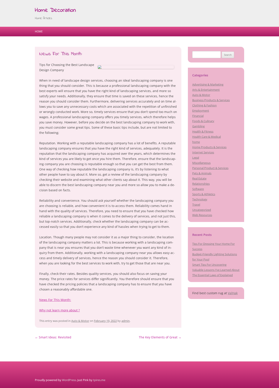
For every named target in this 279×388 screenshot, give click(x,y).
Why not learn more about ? (59, 310)
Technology (199, 199)
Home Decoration (55, 10)
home (196, 142)
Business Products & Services (211, 100)
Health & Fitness (202, 131)
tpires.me (99, 380)
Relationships (201, 184)
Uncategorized (201, 210)
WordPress (69, 380)
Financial (198, 116)
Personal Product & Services (210, 168)
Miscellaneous (201, 163)
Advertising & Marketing (207, 84)
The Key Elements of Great (160, 337)
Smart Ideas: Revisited (53, 337)
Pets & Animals (201, 173)
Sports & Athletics (203, 194)
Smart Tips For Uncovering (209, 265)
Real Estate (199, 178)
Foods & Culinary (203, 121)
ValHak (233, 293)
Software (198, 189)
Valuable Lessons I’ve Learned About (216, 270)
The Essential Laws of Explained (212, 275)
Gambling (198, 126)
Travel (196, 205)
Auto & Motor (80, 321)
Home (39, 31)
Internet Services (203, 152)
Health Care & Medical (206, 137)
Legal (195, 158)
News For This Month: (55, 300)
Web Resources (202, 215)
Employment (200, 111)
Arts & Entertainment (206, 90)
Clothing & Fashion (204, 105)
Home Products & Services (209, 147)
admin (125, 321)
